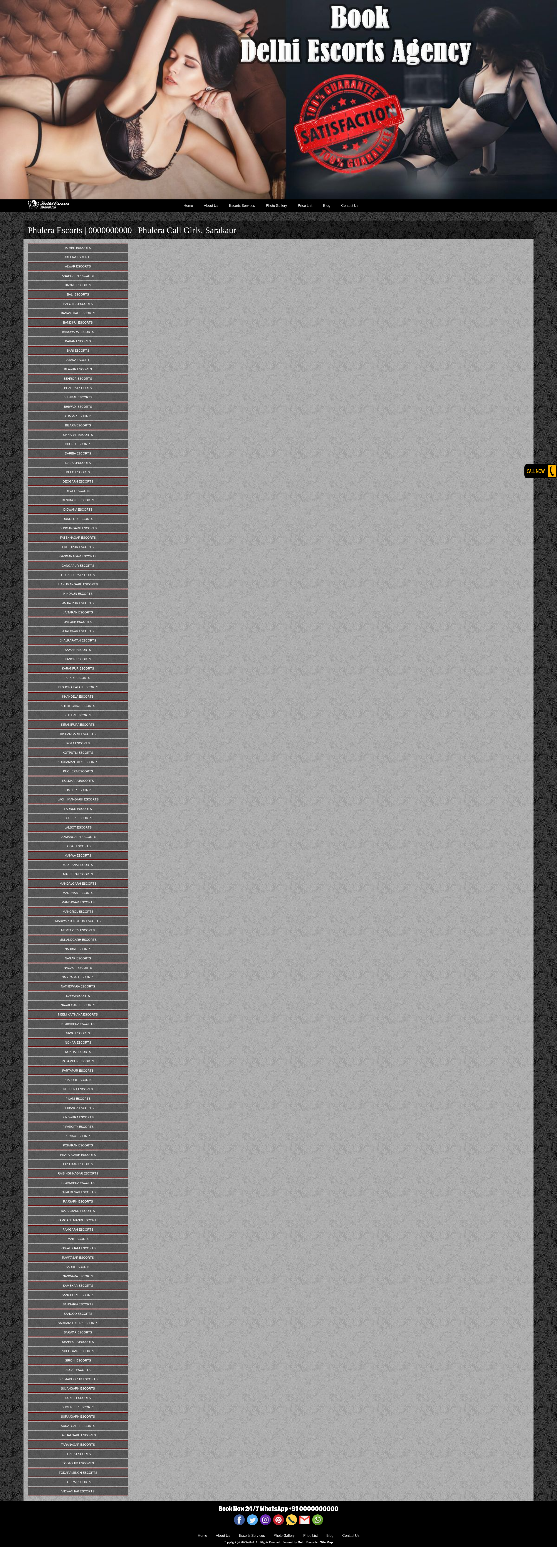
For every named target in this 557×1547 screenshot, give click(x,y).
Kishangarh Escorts (78, 734)
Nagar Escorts (78, 958)
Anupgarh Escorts (78, 275)
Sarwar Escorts (78, 1332)
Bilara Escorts (78, 425)
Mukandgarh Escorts (78, 939)
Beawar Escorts (78, 369)
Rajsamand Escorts (78, 1211)
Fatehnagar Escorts (78, 537)
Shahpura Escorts (78, 1341)
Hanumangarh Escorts (78, 584)
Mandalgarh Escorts (78, 883)
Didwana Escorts (77, 509)
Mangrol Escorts (78, 911)
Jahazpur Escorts (78, 603)
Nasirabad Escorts (78, 977)
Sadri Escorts (78, 1267)
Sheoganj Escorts (78, 1351)
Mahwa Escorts (78, 855)
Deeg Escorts (78, 472)
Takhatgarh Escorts (78, 1435)
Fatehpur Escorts (78, 547)
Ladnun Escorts (78, 808)
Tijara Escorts (78, 1454)
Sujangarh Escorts (78, 1388)
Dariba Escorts (78, 453)
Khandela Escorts (78, 696)
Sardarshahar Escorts (78, 1323)
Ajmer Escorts (78, 247)
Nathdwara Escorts (78, 986)
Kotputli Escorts (78, 752)
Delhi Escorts (308, 1542)
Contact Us (349, 205)
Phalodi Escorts (78, 1080)
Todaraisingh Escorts (78, 1472)
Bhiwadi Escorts (78, 406)
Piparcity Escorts (78, 1126)
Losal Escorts (78, 846)
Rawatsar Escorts (78, 1257)
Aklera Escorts (77, 257)
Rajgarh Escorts (78, 1201)
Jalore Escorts (78, 621)
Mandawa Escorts (78, 893)
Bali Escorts (78, 294)
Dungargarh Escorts (78, 528)
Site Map (326, 1542)
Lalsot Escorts (78, 827)
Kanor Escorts (78, 659)
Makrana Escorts (78, 865)
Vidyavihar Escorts (77, 1491)
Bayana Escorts (78, 360)
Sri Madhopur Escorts (78, 1379)
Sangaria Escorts (78, 1304)
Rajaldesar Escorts (78, 1192)
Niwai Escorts (78, 1033)
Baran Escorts (78, 341)
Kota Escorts (78, 743)
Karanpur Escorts (78, 668)
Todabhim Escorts (78, 1463)
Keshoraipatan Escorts (78, 687)
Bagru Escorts (78, 285)
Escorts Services (242, 205)
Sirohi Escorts (78, 1360)
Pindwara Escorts (78, 1117)
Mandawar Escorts (78, 902)
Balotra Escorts (78, 304)
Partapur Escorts (78, 1070)
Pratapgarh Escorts (78, 1154)
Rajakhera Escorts (77, 1182)
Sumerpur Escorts (78, 1407)
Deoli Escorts (78, 491)
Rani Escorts (78, 1239)
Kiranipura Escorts (78, 724)
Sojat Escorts (78, 1370)
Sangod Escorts (78, 1313)
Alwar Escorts (78, 266)
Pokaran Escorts (78, 1145)
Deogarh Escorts (78, 481)
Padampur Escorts (78, 1061)
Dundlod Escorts (78, 519)
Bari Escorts (78, 350)
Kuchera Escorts (78, 771)
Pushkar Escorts (78, 1164)
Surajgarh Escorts (78, 1416)
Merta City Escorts (78, 930)
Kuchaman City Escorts (78, 762)
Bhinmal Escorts (78, 397)
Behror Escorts (78, 378)
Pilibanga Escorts (78, 1108)
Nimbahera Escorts (77, 1024)
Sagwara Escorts (78, 1276)
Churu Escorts (78, 444)
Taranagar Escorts (78, 1444)
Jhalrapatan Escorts (78, 640)
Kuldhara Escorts (78, 780)
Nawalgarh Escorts (78, 1005)
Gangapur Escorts (78, 565)
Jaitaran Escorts (78, 612)
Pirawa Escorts (78, 1136)
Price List (305, 205)
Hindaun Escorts (77, 593)
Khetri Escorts (78, 715)
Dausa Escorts (78, 462)
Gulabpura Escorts (78, 575)
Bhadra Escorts (78, 388)
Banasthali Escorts (78, 313)
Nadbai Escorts (78, 949)
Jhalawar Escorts (78, 631)
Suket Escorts (78, 1398)
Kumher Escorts (78, 790)
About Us (211, 205)
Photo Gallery (276, 205)
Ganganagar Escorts (77, 556)
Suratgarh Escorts (78, 1426)
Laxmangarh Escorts (78, 837)
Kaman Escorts (78, 650)
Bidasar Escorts (78, 416)
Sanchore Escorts (78, 1295)
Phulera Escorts (78, 1089)
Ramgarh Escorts (77, 1229)
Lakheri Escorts (78, 818)
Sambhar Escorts (78, 1285)
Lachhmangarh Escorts (78, 799)
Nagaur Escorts (78, 967)
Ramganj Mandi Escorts (77, 1220)
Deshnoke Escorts (78, 500)
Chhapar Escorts (78, 434)
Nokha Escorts (78, 1052)
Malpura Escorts (78, 874)
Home (188, 205)
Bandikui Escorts (78, 322)
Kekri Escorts (78, 678)
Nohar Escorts (78, 1042)
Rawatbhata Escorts (78, 1248)
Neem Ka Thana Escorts (78, 1014)
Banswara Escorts (78, 332)
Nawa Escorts (78, 995)
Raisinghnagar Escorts (78, 1173)
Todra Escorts (78, 1482)
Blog (326, 205)
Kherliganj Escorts (78, 706)
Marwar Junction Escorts (78, 921)
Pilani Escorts (78, 1098)
